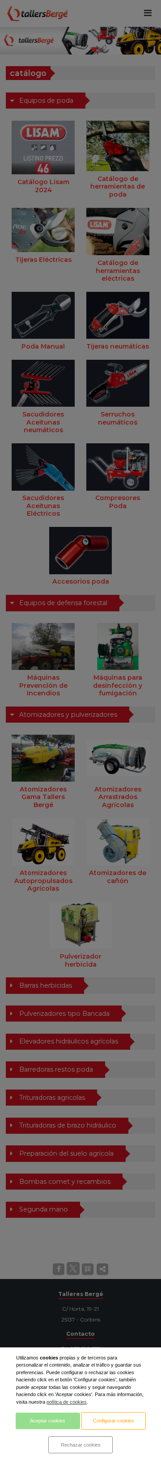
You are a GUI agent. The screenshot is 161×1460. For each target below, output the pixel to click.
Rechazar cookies (81, 1444)
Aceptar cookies (47, 1420)
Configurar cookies (113, 1420)
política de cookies (67, 1402)
